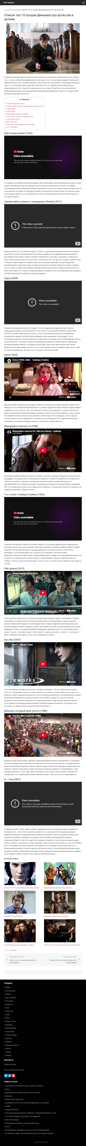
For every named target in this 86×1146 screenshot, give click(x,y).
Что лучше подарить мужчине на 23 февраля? (22, 1116)
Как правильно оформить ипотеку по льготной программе (27, 1130)
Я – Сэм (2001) (11, 127)
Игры (7, 1008)
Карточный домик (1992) (15, 103)
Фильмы (17, 10)
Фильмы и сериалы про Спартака (56, 916)
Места (7, 1018)
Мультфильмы (10, 1028)
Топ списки (8, 10)
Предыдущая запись (22, 960)
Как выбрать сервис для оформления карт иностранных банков (29, 1133)
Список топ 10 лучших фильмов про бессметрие (21, 888)
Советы (8, 1048)
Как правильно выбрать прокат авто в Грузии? (22, 1092)
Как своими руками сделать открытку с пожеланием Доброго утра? (30, 1113)
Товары (8, 1052)
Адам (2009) (10, 109)
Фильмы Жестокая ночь (14, 1099)
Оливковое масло (11, 1109)
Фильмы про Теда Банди (13, 916)
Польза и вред (11, 1035)
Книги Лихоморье (12, 1120)
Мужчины (9, 1025)
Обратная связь (10, 1064)
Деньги (8, 994)
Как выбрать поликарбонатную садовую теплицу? (24, 1086)
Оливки (8, 1106)
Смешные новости (12, 1045)
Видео (7, 987)
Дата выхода (10, 991)
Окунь (7, 1089)
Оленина (8, 1096)
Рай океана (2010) (12, 119)
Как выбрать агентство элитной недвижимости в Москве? (27, 1103)
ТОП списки (8, 2)
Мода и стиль (10, 1021)
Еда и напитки (10, 997)
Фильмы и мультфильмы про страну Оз (58, 888)
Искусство (9, 1011)
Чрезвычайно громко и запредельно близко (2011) (24, 106)
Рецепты (8, 1038)
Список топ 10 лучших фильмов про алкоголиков (62, 945)
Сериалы (8, 1042)
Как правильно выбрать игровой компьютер (22, 1123)
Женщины (9, 1001)
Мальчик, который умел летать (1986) (19, 124)
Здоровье (9, 1004)
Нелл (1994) (10, 111)
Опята (7, 1126)
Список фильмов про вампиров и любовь (19, 945)
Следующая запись (63, 960)
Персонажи (9, 1031)
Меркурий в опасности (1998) (16, 114)
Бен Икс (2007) (11, 122)
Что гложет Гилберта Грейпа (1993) (19, 117)
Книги (7, 1014)
